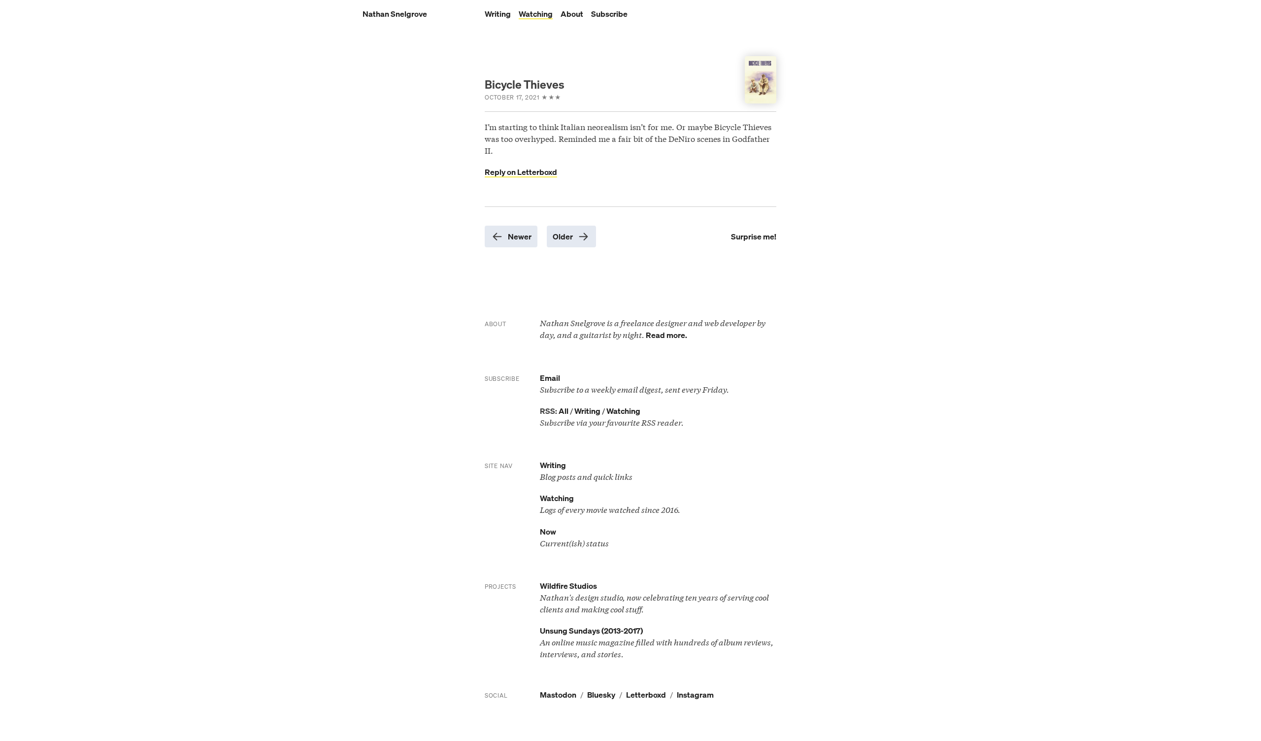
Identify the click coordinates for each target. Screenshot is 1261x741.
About (572, 13)
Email (550, 377)
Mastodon (558, 694)
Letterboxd (646, 694)
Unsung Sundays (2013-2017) (591, 630)
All (563, 410)
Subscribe (609, 13)
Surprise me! (753, 236)
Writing (498, 13)
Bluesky (601, 694)
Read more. (666, 335)
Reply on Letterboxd (521, 172)
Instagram (695, 694)
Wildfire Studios (568, 585)
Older (563, 236)
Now (548, 531)
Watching (536, 13)
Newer (519, 236)
